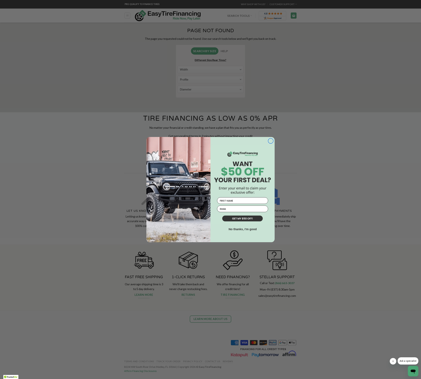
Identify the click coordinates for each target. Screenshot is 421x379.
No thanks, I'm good (243, 229)
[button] (242, 219)
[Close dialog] (270, 141)
